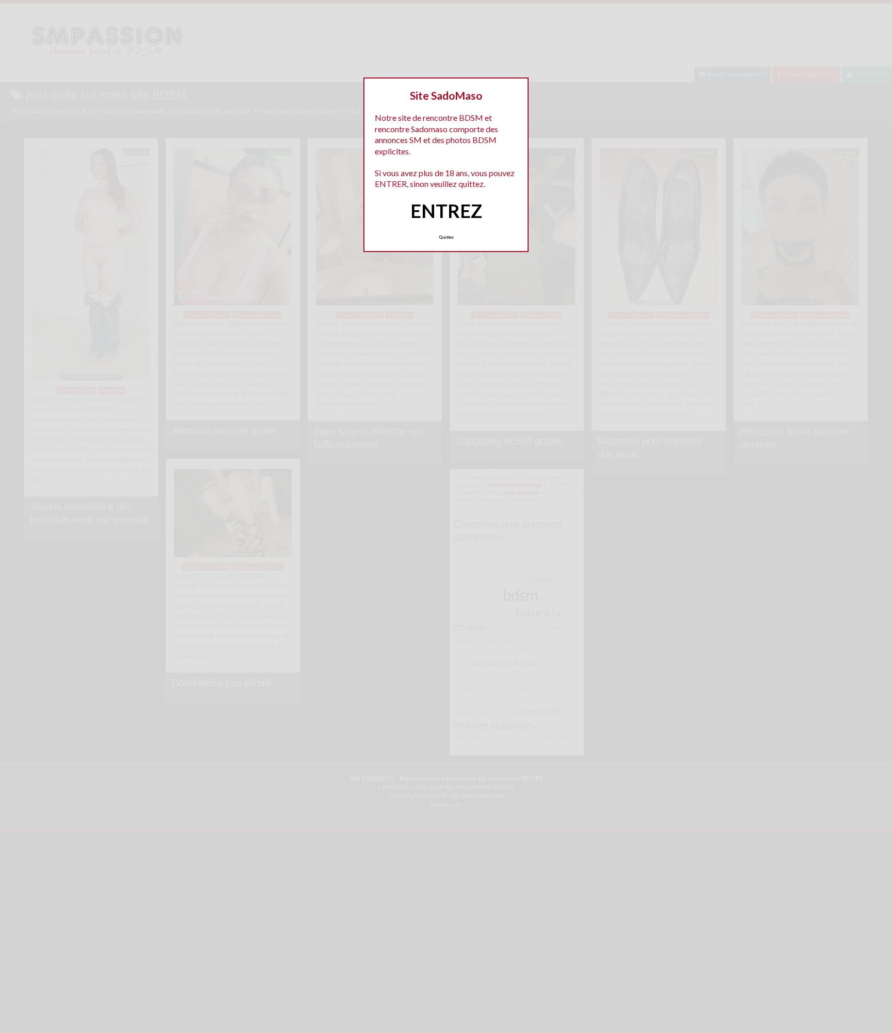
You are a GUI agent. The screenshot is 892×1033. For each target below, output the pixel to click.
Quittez (446, 237)
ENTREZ (446, 210)
